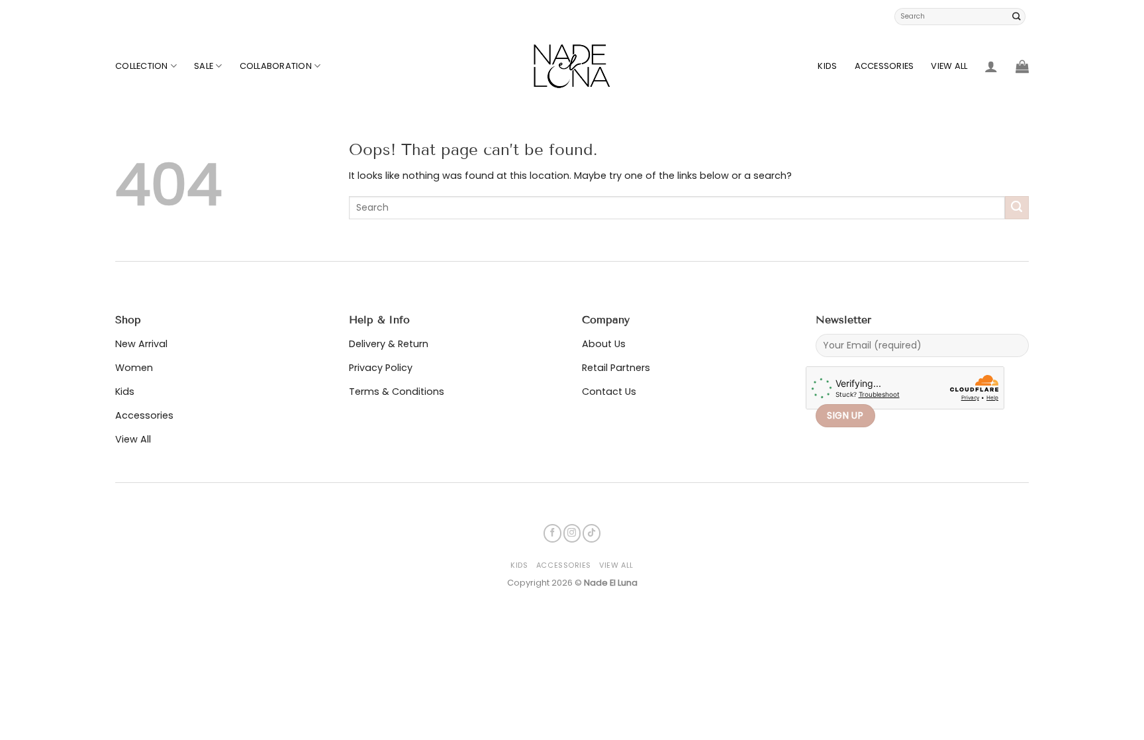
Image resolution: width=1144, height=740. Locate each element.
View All (949, 66)
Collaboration (276, 66)
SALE (203, 66)
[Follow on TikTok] (591, 533)
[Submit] (1017, 16)
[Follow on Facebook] (552, 533)
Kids (827, 66)
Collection (141, 66)
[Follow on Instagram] (572, 533)
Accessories (884, 66)
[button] (991, 66)
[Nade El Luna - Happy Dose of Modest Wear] (572, 66)
